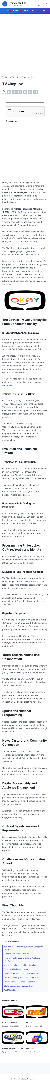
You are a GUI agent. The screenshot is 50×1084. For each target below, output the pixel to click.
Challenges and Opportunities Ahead (18, 986)
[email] (35, 92)
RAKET (17, 10)
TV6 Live (35, 254)
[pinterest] (30, 92)
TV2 (37, 10)
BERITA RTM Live (9, 1022)
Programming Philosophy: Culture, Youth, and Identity (22, 959)
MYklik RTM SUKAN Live (12, 1048)
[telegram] (25, 92)
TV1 (43, 10)
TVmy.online (18, 3)
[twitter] (14, 92)
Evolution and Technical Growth (16, 954)
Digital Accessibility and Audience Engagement (23, 977)
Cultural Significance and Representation (20, 982)
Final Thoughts (10, 990)
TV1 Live (6, 604)
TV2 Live (29, 1022)
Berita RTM (7, 385)
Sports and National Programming (17, 969)
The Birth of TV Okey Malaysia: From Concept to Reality (23, 948)
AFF (8, 10)
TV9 (32, 10)
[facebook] (9, 92)
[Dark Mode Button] (46, 3)
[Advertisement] (25, 42)
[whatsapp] (19, 92)
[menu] (4, 3)
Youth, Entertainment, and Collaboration (20, 965)
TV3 (26, 10)
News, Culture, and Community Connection (21, 973)
